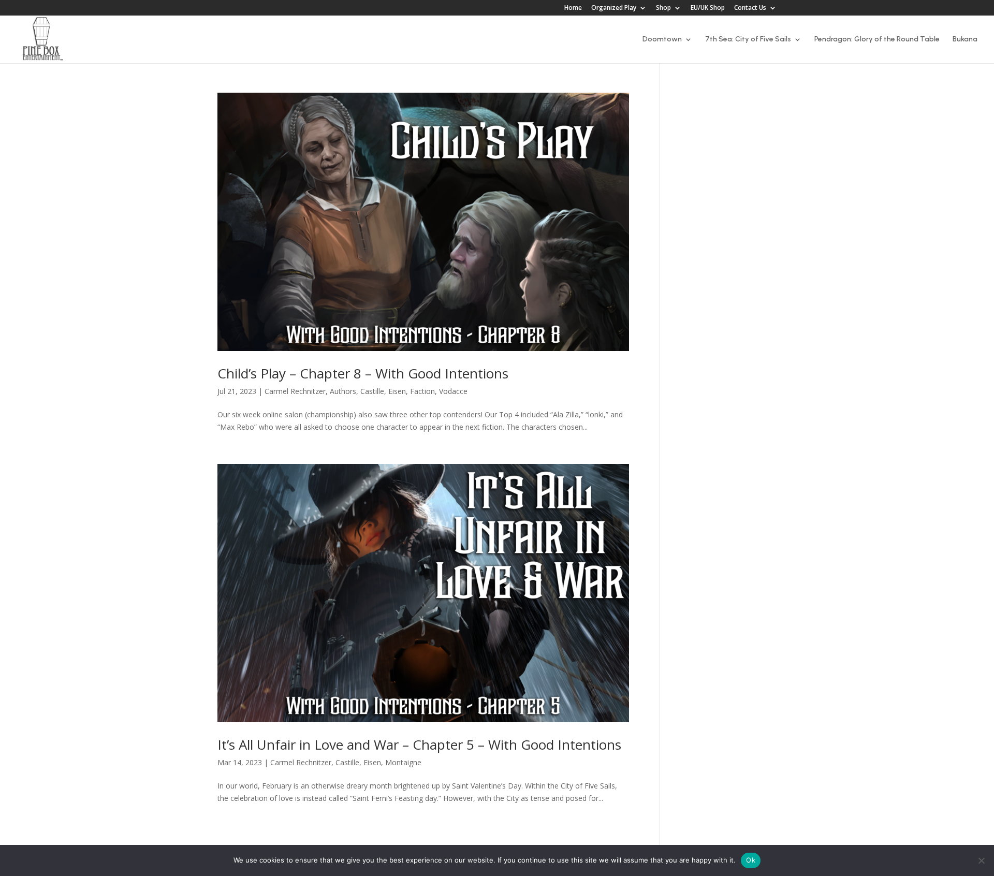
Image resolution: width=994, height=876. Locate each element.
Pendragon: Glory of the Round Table (877, 39)
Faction (422, 391)
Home (573, 8)
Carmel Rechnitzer (295, 391)
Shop (663, 8)
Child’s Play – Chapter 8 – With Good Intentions (362, 373)
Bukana (965, 39)
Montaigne (403, 762)
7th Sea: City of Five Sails (748, 39)
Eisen (397, 391)
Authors (343, 391)
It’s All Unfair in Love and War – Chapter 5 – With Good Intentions (419, 744)
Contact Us (750, 8)
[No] (981, 860)
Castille (372, 391)
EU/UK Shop (708, 8)
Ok (750, 860)
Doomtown (662, 39)
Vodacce (453, 391)
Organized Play (613, 8)
